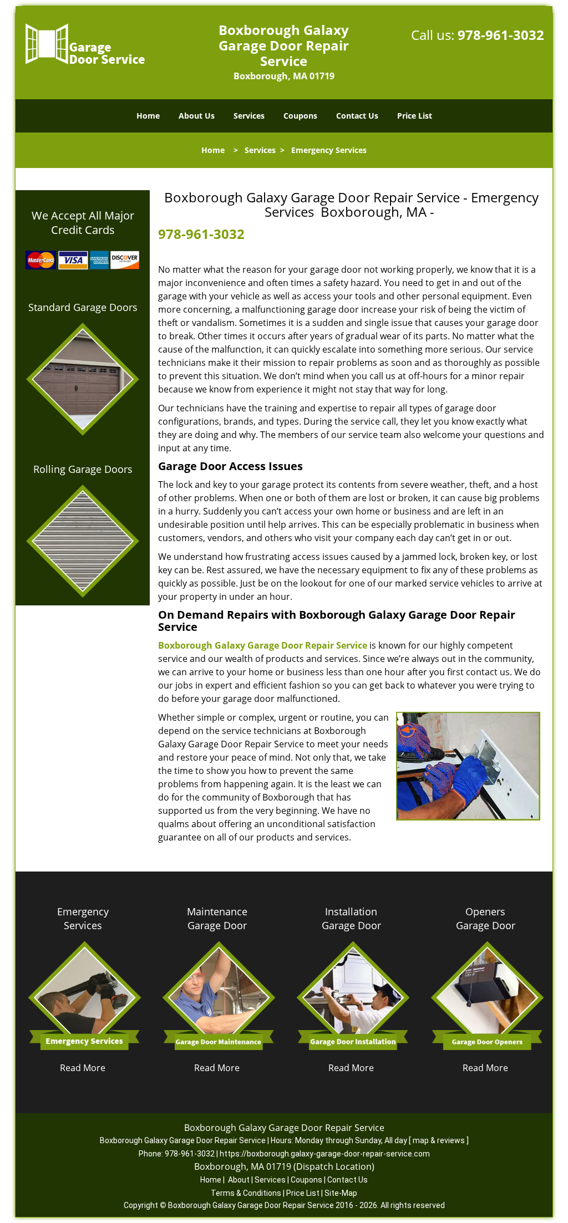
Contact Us (357, 115)
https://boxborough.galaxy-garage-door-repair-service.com (325, 1153)
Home (148, 115)
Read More (82, 1068)
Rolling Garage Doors (83, 469)
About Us (197, 115)
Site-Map (340, 1193)
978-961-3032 (501, 35)
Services (249, 115)
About (239, 1179)
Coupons (300, 115)
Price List (414, 115)
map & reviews (439, 1140)
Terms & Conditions (246, 1193)
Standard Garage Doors (83, 307)
